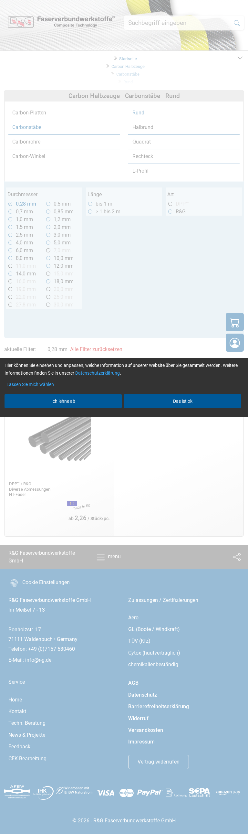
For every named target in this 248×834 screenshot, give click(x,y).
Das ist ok (182, 401)
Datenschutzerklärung (97, 373)
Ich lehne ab (63, 401)
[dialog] (124, 417)
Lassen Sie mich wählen (30, 384)
